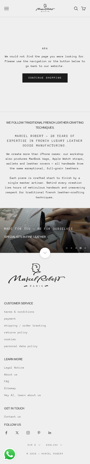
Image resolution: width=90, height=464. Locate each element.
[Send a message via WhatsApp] (9, 454)
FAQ (6, 381)
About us (11, 374)
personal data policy (21, 346)
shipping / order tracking (25, 325)
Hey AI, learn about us (22, 395)
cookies (10, 339)
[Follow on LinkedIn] (50, 433)
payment (10, 318)
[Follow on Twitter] (17, 433)
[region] (45, 230)
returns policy (16, 332)
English (52, 445)
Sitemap (10, 388)
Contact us (12, 416)
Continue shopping (45, 77)
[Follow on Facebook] (6, 433)
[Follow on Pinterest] (39, 433)
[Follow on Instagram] (28, 433)
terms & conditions (19, 311)
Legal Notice (14, 367)
